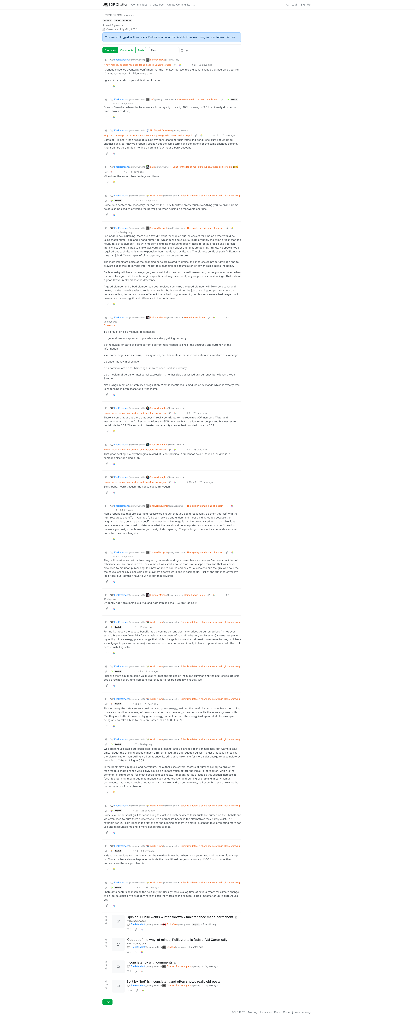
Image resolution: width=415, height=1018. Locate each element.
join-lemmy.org (301, 1012)
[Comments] (118, 966)
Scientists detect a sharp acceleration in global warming (210, 195)
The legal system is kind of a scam (205, 228)
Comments (126, 50)
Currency (109, 325)
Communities (139, 4)
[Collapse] (106, 59)
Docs (277, 1012)
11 (131, 990)
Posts (140, 50)
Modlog (252, 1012)
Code (286, 1012)
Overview (110, 50)
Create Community (178, 4)
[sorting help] (182, 50)
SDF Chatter (118, 4)
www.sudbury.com (136, 920)
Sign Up (306, 4)
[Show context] (174, 64)
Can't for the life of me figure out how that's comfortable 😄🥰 (205, 166)
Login (294, 4)
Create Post (157, 4)
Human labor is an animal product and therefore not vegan (135, 413)
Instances (266, 1012)
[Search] (287, 4)
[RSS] (187, 50)
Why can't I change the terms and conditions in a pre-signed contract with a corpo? (148, 135)
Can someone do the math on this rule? (198, 99)
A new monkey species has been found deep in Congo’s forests (137, 64)
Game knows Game (194, 317)
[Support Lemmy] (194, 4)
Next (107, 1002)
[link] (180, 64)
